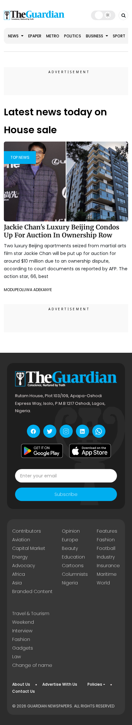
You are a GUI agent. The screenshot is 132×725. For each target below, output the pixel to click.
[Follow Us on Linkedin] (82, 431)
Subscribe (66, 494)
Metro (52, 36)
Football (106, 548)
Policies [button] (94, 684)
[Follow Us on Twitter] (49, 431)
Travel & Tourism (30, 613)
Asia (17, 583)
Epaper (34, 36)
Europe (70, 539)
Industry (106, 557)
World (103, 583)
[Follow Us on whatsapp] (98, 431)
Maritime (107, 574)
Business (95, 36)
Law (16, 656)
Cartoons (73, 565)
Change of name (32, 665)
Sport (119, 36)
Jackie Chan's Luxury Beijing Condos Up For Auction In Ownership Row (61, 231)
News (14, 36)
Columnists (75, 574)
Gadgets (22, 648)
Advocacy (23, 565)
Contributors (26, 531)
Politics (72, 36)
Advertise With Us (59, 684)
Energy (20, 557)
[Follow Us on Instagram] (66, 431)
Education (73, 557)
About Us (21, 684)
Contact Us (23, 691)
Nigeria (70, 583)
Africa (18, 574)
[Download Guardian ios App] (90, 451)
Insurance (108, 565)
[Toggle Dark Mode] (103, 15)
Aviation (21, 539)
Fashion (106, 539)
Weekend (23, 622)
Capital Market (28, 548)
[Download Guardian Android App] (42, 451)
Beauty (70, 548)
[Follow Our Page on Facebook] (33, 431)
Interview (22, 631)
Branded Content (32, 591)
